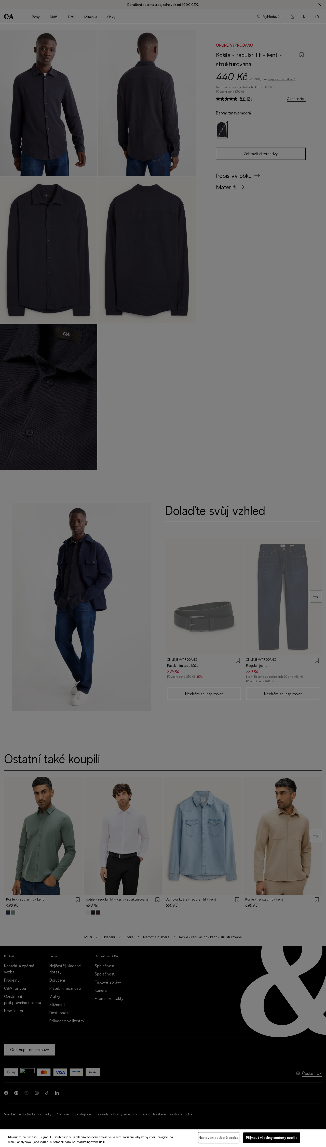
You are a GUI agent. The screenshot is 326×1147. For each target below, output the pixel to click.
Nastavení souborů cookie (219, 1138)
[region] (163, 1138)
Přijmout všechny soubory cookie (271, 1138)
